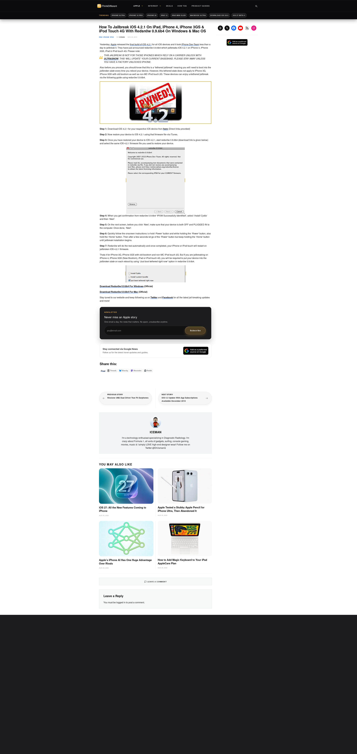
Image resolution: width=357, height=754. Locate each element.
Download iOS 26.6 (219, 15)
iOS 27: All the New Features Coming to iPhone (122, 509)
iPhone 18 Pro (136, 15)
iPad (100, 37)
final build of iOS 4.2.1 (141, 44)
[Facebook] (233, 28)
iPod (112, 37)
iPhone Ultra (118, 15)
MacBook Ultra (198, 15)
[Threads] (220, 28)
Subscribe (195, 330)
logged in (121, 602)
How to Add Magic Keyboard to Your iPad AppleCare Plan (182, 561)
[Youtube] (240, 28)
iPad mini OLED (179, 15)
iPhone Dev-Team (190, 44)
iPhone (106, 37)
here (165, 128)
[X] (227, 28)
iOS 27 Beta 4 (239, 15)
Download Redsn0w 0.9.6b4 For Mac (119, 291)
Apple (113, 44)
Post (103, 370)
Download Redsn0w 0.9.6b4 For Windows (121, 286)
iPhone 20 (151, 15)
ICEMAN (122, 37)
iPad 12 (164, 15)
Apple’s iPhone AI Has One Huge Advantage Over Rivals (125, 561)
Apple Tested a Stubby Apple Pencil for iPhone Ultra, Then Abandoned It (181, 509)
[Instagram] (253, 28)
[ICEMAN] (155, 422)
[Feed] (247, 28)
